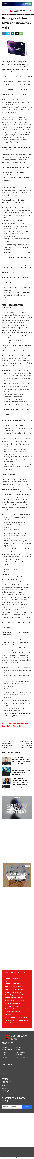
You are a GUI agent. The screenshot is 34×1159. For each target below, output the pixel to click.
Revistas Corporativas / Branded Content (17, 995)
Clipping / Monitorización (12, 983)
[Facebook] (4, 33)
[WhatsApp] (21, 33)
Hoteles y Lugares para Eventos (14, 1000)
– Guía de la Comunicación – (15, 973)
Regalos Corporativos (11, 1023)
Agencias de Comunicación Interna (15, 989)
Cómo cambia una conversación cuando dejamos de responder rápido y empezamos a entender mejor (20, 782)
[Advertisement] (17, 840)
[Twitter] (8, 33)
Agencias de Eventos (11, 981)
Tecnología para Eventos (12, 1006)
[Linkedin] (12, 33)
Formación (8, 1014)
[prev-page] (3, 791)
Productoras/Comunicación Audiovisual (17, 1009)
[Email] (17, 33)
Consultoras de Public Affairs (13, 992)
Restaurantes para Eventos (13, 1003)
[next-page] (6, 791)
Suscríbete (27, 1106)
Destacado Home (5, 773)
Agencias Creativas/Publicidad (14, 997)
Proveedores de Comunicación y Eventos (17, 1020)
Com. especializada (8, 14)
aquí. (19, 716)
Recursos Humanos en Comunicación (16, 1017)
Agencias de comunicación (13, 978)
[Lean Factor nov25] (17, 7)
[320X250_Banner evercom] (17, 820)
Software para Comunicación (13, 1012)
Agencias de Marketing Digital (14, 986)
